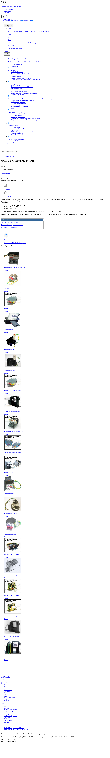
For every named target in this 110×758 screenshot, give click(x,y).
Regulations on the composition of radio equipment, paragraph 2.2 (22, 729)
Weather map (7, 731)
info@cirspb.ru (27, 20)
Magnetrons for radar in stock (9, 227)
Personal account (8, 9)
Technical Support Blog (10, 709)
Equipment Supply (13, 125)
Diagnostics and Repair (14, 70)
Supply (6, 699)
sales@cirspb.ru (16, 20)
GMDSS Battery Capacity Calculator (14, 728)
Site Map (6, 722)
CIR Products (8, 143)
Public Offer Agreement (10, 716)
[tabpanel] (55, 215)
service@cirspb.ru (6, 20)
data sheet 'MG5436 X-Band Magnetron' (15, 243)
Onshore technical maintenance (16, 139)
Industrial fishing (8, 693)
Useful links (4, 725)
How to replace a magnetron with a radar (12, 225)
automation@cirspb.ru (7, 680)
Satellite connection (9, 697)
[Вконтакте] (5, 745)
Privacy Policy (8, 720)
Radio (5, 696)
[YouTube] (5, 748)
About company (9, 25)
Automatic (7, 688)
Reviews (6, 719)
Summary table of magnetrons (9, 222)
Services (7, 53)
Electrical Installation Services (16, 112)
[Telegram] (5, 751)
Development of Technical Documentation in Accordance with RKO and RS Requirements (32, 99)
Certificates (7, 717)
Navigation (7, 694)
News (5, 706)
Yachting (6, 700)
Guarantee (7, 712)
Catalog (6, 51)
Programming (11, 84)
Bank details (7, 11)
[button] (55, 684)
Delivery (6, 714)
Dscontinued (7, 691)
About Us (3, 703)
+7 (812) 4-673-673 (7, 19)
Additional (7, 686)
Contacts (6, 12)
